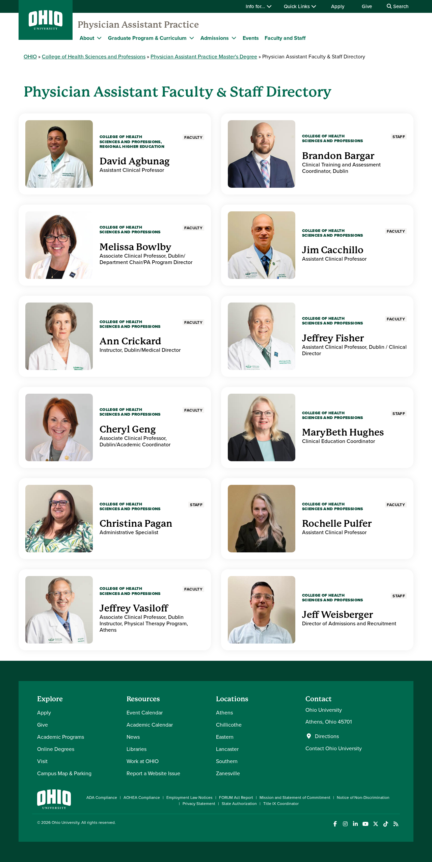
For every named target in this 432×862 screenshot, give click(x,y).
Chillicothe (229, 724)
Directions (327, 736)
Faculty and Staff (285, 38)
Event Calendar (145, 712)
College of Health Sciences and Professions (93, 56)
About (87, 38)
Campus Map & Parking (64, 773)
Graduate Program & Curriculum (147, 38)
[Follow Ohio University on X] (375, 824)
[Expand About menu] (99, 38)
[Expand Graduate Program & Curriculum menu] (191, 38)
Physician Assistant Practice (138, 25)
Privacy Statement (199, 803)
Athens (224, 712)
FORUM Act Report (236, 797)
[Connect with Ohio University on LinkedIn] (355, 824)
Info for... (256, 6)
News (133, 736)
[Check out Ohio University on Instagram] (345, 824)
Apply (337, 6)
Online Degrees (55, 749)
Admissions (214, 38)
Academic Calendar (150, 724)
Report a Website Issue (153, 773)
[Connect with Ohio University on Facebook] (335, 824)
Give (367, 6)
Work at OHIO (143, 761)
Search (400, 6)
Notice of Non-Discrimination (363, 797)
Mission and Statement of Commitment (295, 797)
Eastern (225, 736)
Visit (42, 761)
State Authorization (239, 803)
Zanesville (228, 773)
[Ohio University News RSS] (396, 824)
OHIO (30, 56)
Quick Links (297, 6)
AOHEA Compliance (142, 797)
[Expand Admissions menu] (234, 38)
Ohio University (65, 822)
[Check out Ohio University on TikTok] (385, 824)
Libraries (136, 749)
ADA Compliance (101, 797)
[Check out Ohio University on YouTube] (365, 824)
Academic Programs (60, 736)
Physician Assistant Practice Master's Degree (204, 56)
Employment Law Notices (189, 797)
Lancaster (227, 749)
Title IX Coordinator (281, 803)
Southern (227, 761)
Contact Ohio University (333, 748)
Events (251, 38)
